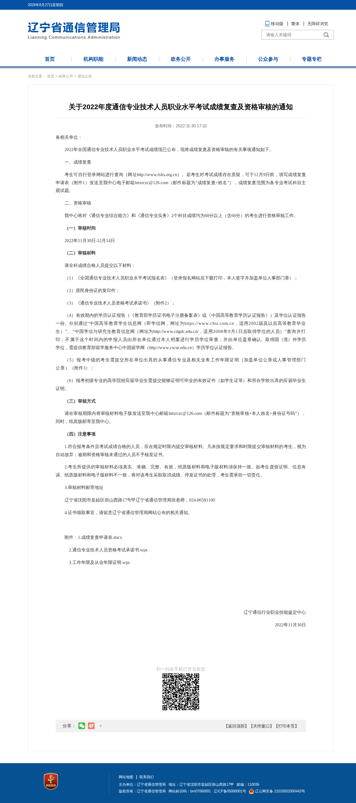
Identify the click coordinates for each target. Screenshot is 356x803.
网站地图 (126, 777)
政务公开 (181, 59)
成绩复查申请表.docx (101, 537)
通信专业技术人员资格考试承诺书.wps (109, 550)
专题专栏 (312, 59)
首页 (50, 59)
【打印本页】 (286, 726)
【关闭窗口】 (261, 726)
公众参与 (268, 59)
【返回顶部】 (236, 726)
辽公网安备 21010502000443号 (280, 791)
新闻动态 (137, 59)
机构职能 (93, 59)
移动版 (277, 23)
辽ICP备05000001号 (230, 791)
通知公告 (85, 76)
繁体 (295, 23)
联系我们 (146, 777)
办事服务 (224, 59)
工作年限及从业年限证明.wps (101, 562)
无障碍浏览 (317, 23)
